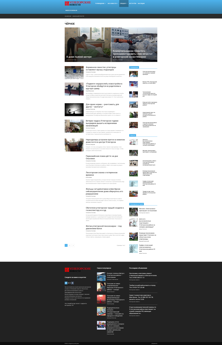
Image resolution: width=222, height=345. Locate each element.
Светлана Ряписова (90, 109)
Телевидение (99, 3)
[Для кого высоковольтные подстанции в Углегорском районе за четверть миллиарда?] (133, 142)
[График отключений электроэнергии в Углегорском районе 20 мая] (133, 184)
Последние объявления (138, 268)
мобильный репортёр (78, 16)
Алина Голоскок (143, 229)
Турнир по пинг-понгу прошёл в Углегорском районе (149, 193)
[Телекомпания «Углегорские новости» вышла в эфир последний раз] (133, 94)
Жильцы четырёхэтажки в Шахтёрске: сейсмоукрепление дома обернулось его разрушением (104, 191)
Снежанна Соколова (71, 59)
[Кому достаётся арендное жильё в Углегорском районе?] (133, 105)
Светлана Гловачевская (112, 279)
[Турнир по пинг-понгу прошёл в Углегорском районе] (133, 194)
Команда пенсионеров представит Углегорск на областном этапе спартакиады (150, 173)
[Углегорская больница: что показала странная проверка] (133, 74)
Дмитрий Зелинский (144, 241)
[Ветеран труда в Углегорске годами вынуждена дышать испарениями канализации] (74, 126)
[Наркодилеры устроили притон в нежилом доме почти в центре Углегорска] (74, 145)
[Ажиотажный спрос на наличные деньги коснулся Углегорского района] (133, 115)
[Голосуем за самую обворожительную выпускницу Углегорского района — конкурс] (101, 299)
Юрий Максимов (90, 91)
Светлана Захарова (90, 128)
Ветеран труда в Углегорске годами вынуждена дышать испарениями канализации (102, 123)
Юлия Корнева (110, 303)
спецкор (123, 3)
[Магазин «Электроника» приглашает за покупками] (133, 153)
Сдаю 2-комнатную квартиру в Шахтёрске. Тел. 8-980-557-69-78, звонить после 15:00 (141, 297)
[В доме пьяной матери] (88, 47)
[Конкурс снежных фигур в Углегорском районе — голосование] (101, 276)
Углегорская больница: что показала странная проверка (149, 73)
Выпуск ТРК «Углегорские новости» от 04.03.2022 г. (150, 82)
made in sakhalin (71, 10)
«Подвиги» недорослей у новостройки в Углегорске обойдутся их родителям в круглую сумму (104, 86)
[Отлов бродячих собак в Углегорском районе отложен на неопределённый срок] (133, 163)
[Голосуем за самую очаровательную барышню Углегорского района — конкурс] (101, 287)
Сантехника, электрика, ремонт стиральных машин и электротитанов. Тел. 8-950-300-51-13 (143, 275)
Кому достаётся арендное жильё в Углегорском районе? (150, 104)
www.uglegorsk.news (70, 292)
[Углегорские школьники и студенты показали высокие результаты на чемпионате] (133, 125)
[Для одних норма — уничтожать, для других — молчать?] (74, 109)
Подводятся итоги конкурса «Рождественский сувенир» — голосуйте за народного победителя (115, 312)
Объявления (68, 16)
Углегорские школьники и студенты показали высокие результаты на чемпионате (150, 124)
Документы (154, 343)
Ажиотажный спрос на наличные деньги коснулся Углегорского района (149, 114)
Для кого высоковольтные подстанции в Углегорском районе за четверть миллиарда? (149, 142)
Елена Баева (89, 177)
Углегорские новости (144, 212)
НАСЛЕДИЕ (141, 3)
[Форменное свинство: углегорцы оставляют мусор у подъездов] (74, 72)
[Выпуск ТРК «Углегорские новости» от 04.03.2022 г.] (133, 84)
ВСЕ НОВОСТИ (112, 3)
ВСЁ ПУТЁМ (132, 3)
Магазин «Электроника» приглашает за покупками (150, 151)
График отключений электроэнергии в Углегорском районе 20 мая (149, 183)
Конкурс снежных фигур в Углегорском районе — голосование (115, 275)
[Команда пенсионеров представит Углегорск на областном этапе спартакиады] (133, 173)
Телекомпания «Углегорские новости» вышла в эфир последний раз (150, 94)
